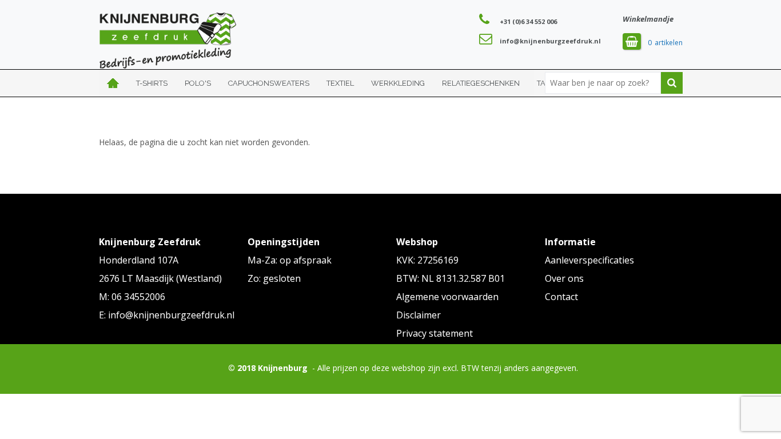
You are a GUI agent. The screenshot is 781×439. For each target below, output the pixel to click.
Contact (561, 296)
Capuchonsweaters (268, 83)
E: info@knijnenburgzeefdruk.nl (166, 315)
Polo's (198, 83)
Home (113, 83)
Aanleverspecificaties (589, 260)
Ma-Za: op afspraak (290, 260)
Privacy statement (434, 333)
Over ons (564, 278)
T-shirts (152, 83)
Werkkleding (398, 83)
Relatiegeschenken (481, 83)
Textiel (340, 83)
